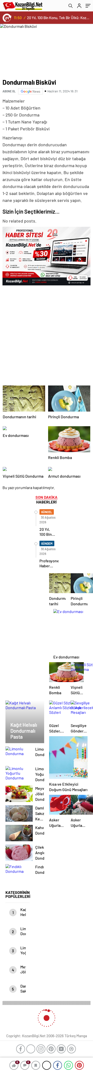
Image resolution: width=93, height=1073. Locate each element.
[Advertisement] (46, 334)
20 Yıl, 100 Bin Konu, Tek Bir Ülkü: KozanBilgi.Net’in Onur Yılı (58, 17)
